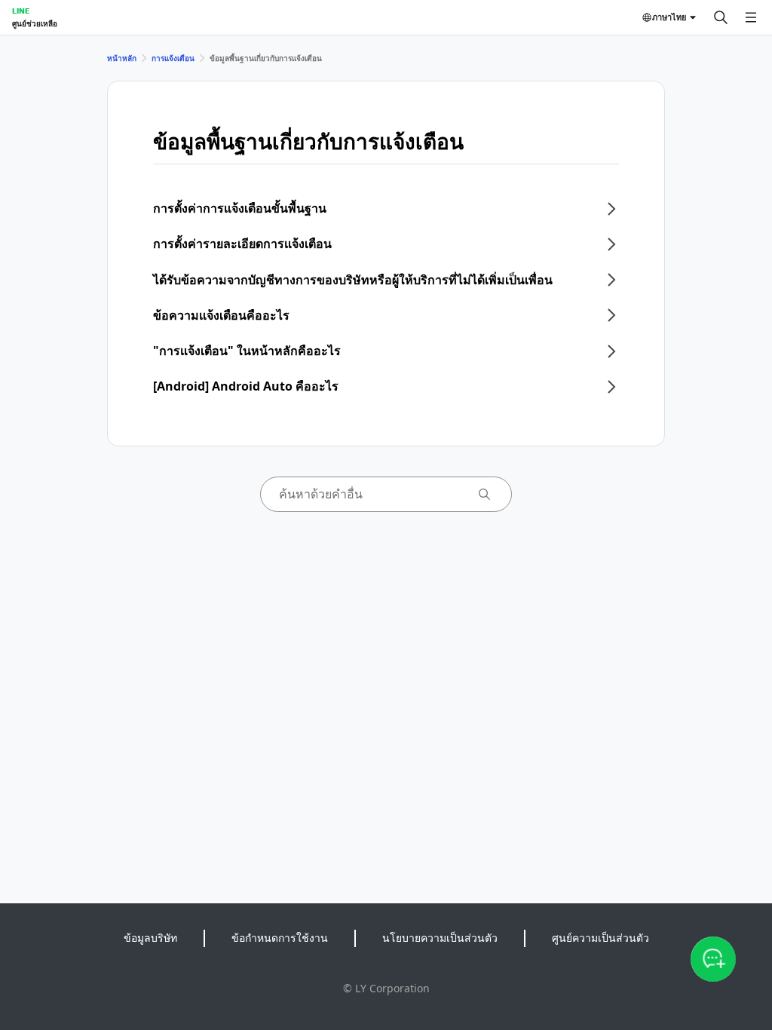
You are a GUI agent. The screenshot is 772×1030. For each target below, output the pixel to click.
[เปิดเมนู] (751, 17)
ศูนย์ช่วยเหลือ (34, 23)
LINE (20, 10)
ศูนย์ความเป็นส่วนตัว (600, 937)
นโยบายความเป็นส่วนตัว (440, 937)
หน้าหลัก (121, 58)
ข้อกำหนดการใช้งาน (279, 937)
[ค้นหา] (721, 17)
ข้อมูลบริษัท (150, 937)
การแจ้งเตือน (173, 58)
